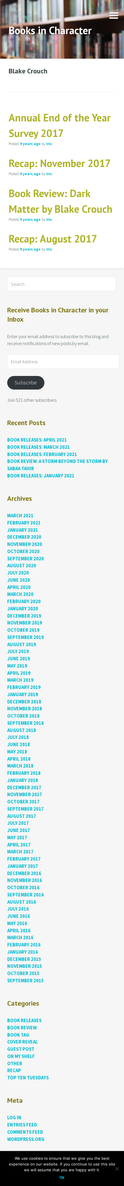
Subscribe (26, 382)
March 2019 (20, 680)
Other (14, 1064)
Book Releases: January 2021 (40, 476)
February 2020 (24, 601)
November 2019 (24, 623)
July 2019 (18, 651)
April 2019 (19, 673)
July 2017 (18, 823)
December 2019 (24, 616)
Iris (49, 143)
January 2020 (22, 609)
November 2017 (24, 795)
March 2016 (20, 938)
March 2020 (20, 594)
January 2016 (22, 952)
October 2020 (23, 551)
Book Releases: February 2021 (42, 454)
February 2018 (24, 773)
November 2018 (24, 709)
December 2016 (24, 873)
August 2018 (21, 730)
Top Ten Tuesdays (28, 1078)
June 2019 (18, 659)
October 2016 (23, 888)
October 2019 (23, 630)
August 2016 (21, 902)
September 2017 (25, 809)
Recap (14, 1071)
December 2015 (24, 959)
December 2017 (24, 788)
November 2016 (24, 880)
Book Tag (18, 1035)
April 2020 (19, 587)
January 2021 (22, 530)
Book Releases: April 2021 (37, 440)
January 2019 (22, 695)
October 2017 (23, 802)
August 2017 (21, 816)
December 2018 (24, 702)
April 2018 (19, 759)
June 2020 (18, 580)
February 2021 (24, 523)
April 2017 (19, 845)
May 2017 (17, 838)
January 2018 (22, 780)
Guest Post (20, 1049)
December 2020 (24, 537)
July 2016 (18, 909)
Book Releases (24, 1021)
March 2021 (20, 516)
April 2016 (19, 931)
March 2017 (20, 852)
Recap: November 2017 (60, 163)
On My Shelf (21, 1056)
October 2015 (23, 973)
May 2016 (17, 923)
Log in (14, 1118)
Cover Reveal (22, 1042)
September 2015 (25, 981)
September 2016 (25, 895)
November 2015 (24, 966)
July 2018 (18, 737)
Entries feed (22, 1125)
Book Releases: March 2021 (38, 447)
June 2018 (18, 745)
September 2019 (25, 637)
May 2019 (17, 666)
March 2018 (20, 766)
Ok (62, 1177)
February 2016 (24, 945)
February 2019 (24, 687)
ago (30, 143)
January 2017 (22, 866)
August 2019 (21, 645)
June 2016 (18, 916)
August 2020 (21, 566)
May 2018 (17, 752)
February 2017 (24, 859)
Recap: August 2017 (53, 238)
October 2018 (23, 716)
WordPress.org (25, 1139)
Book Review (22, 1028)
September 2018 (25, 723)
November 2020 (24, 544)
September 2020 (25, 559)
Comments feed (25, 1132)
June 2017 (18, 830)
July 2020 (18, 573)
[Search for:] (61, 284)
